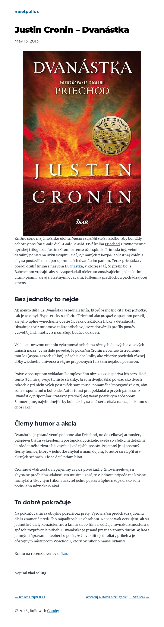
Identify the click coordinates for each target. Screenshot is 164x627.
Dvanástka (74, 266)
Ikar (63, 553)
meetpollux (27, 11)
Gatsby (53, 611)
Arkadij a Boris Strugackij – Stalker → (117, 597)
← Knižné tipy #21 (30, 597)
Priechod (112, 244)
